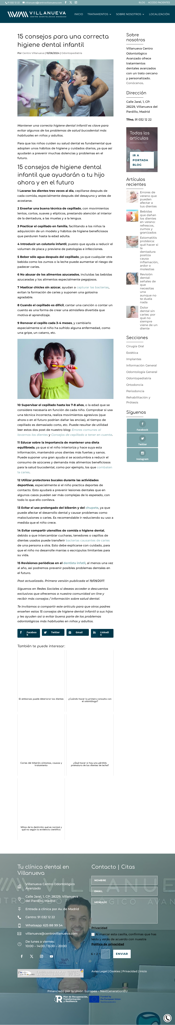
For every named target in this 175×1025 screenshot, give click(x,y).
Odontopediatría (71, 53)
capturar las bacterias (93, 287)
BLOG (142, 3)
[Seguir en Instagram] (41, 956)
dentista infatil (74, 563)
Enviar (122, 953)
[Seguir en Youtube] (51, 956)
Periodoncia (135, 391)
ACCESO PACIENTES (159, 3)
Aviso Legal (99, 971)
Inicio (143, 971)
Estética (132, 352)
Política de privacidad (107, 944)
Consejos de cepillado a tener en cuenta (81, 434)
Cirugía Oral (135, 346)
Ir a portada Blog (140, 160)
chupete (92, 507)
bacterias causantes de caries (88, 540)
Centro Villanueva (33, 53)
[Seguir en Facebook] (21, 956)
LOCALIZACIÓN (159, 14)
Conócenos (134, 83)
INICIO (78, 14)
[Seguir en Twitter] (31, 956)
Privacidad (129, 971)
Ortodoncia (134, 384)
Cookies (114, 971)
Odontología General (141, 372)
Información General (141, 365)
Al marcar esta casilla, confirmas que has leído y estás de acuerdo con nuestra (123, 939)
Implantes (133, 359)
